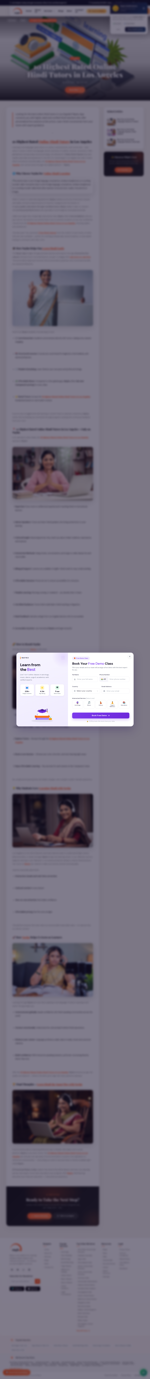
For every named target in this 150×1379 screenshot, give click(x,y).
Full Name (75, 675)
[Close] (130, 656)
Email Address (107, 686)
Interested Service (83, 698)
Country (75, 686)
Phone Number (104, 675)
